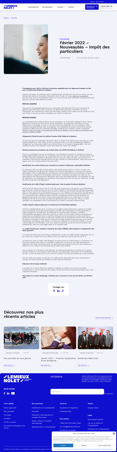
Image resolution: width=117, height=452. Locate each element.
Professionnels (65, 411)
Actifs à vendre (10, 422)
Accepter (63, 445)
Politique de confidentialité (93, 449)
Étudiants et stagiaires (69, 408)
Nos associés (9, 411)
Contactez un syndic (68, 430)
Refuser (84, 445)
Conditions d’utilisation (107, 449)
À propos (60, 7)
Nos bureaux (100, 1)
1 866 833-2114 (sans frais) (70, 423)
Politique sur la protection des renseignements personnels (70, 449)
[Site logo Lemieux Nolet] (10, 7)
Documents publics (95, 419)
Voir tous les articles (103, 317)
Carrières (71, 7)
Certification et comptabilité (43, 408)
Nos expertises (47, 7)
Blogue (92, 1)
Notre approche (33, 7)
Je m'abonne (108, 393)
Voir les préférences (104, 445)
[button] (114, 433)
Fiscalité (14, 18)
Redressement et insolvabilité (43, 427)
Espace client (93, 408)
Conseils (7, 418)
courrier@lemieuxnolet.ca (70, 427)
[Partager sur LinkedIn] (58, 291)
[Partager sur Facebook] (54, 291)
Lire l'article (8, 365)
